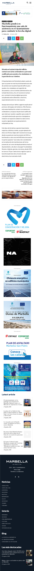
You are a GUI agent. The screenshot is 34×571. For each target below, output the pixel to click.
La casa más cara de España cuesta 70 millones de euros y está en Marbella (12, 423)
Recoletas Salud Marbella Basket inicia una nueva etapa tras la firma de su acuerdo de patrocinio (13, 433)
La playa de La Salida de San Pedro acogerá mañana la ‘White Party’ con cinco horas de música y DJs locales (13, 413)
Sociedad (10, 21)
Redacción (6, 34)
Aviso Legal (17, 469)
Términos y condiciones (17, 471)
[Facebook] (9, 38)
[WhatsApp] (22, 38)
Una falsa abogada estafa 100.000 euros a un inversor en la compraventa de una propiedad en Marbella (13, 552)
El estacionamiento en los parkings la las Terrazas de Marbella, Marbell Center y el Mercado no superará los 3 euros (13, 402)
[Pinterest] (17, 38)
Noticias (4, 21)
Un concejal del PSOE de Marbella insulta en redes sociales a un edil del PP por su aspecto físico (9, 176)
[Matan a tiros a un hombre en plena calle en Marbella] (29, 562)
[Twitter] (13, 38)
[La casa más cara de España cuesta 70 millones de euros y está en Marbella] (27, 424)
